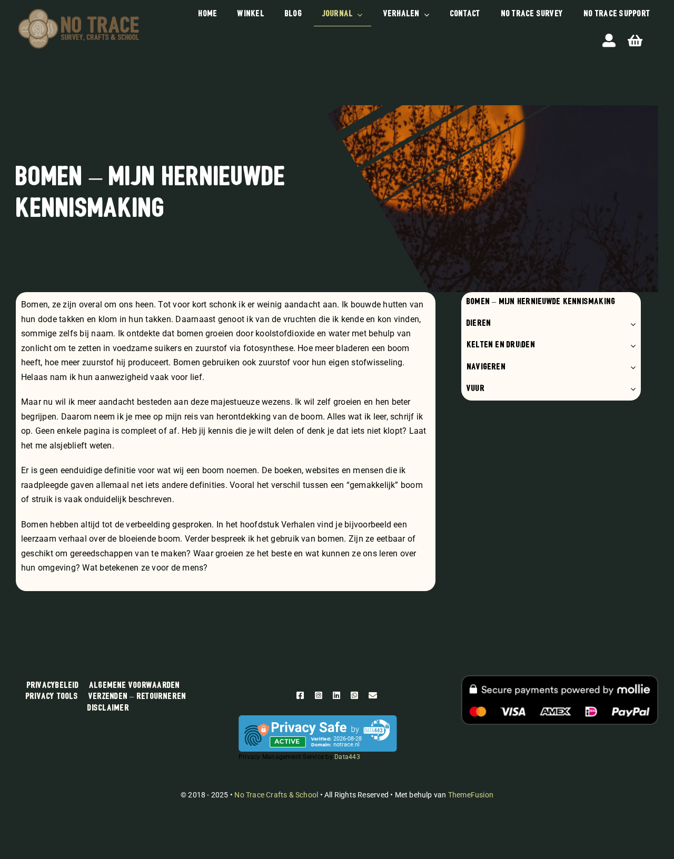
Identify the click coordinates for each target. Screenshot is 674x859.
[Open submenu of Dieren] (631, 324)
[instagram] (318, 695)
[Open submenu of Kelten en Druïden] (631, 346)
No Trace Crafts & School (276, 795)
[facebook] (300, 695)
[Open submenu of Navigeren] (631, 368)
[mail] (373, 695)
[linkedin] (336, 695)
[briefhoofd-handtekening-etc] (78, 10)
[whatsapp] (354, 695)
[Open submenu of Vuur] (631, 389)
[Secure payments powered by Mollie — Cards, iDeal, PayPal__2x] (559, 679)
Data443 (347, 757)
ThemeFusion (470, 795)
